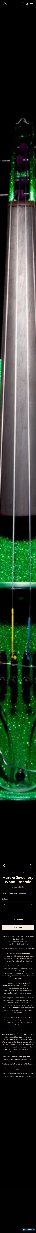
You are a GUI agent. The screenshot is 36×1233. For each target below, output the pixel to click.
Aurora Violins (19, 887)
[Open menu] (31, 3)
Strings (5, 899)
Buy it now (18, 927)
